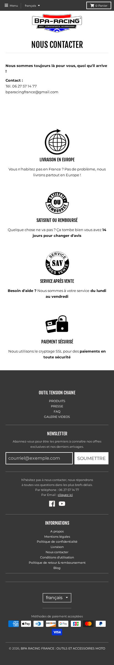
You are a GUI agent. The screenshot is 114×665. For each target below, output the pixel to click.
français (30, 5)
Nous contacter (57, 552)
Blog (57, 568)
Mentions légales (57, 537)
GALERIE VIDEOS (57, 417)
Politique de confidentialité (57, 542)
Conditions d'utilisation (57, 557)
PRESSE (57, 406)
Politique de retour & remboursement (57, 563)
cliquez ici (65, 495)
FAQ (57, 411)
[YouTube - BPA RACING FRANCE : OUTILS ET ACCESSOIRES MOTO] (62, 503)
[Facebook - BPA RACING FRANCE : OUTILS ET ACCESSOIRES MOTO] (52, 503)
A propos (57, 531)
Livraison (57, 547)
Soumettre (91, 458)
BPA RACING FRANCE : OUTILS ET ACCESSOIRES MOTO (63, 648)
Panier (101, 5)
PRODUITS (57, 401)
